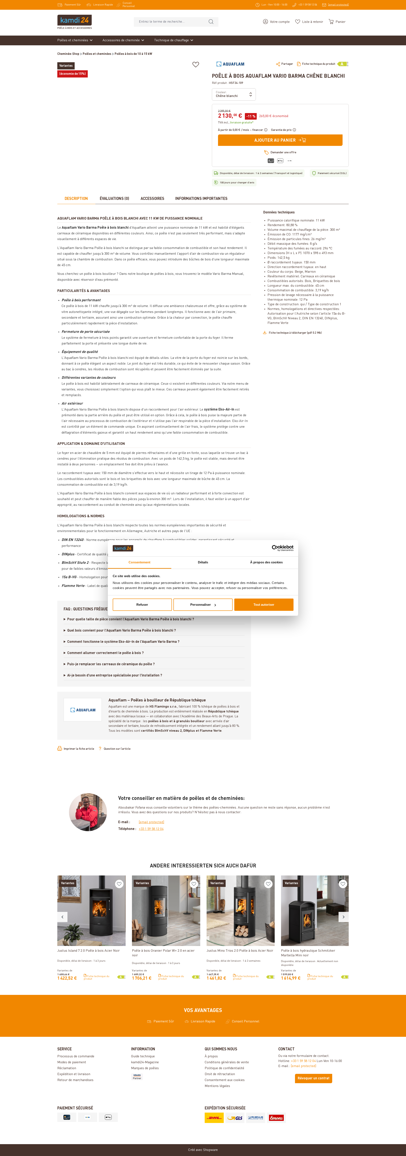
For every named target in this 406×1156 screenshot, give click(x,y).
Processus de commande (75, 1056)
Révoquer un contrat (313, 1078)
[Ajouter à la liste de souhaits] (196, 64)
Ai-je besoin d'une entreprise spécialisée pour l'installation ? (114, 675)
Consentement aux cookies (225, 1080)
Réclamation (66, 1068)
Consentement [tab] (139, 562)
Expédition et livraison (73, 1074)
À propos (211, 1056)
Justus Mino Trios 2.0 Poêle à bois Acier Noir (240, 951)
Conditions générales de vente (227, 1062)
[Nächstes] (344, 917)
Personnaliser (200, 604)
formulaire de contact (313, 1056)
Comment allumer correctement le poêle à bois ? (105, 653)
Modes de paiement (71, 1062)
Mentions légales (217, 1086)
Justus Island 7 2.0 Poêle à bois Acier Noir (88, 951)
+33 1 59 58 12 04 (151, 829)
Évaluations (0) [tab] (114, 199)
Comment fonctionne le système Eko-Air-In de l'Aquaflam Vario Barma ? (123, 642)
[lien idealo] (166, 1076)
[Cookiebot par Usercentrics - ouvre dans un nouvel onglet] (275, 548)
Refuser (142, 604)
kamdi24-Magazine (145, 1062)
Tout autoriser (264, 604)
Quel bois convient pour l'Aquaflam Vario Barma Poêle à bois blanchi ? (121, 630)
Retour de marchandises (75, 1080)
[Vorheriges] (62, 917)
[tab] (76, 199)
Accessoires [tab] (152, 199)
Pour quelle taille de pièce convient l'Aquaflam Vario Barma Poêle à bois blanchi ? (130, 619)
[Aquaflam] (230, 64)
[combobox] (169, 22)
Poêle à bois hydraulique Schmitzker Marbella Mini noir (308, 953)
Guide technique (143, 1056)
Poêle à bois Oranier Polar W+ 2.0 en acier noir (163, 953)
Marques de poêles (145, 1068)
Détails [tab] (203, 562)
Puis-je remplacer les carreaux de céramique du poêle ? (111, 664)
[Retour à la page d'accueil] (74, 22)
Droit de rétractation (220, 1074)
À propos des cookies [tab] (266, 562)
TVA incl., (236, 122)
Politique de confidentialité (224, 1068)
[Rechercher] (211, 22)
